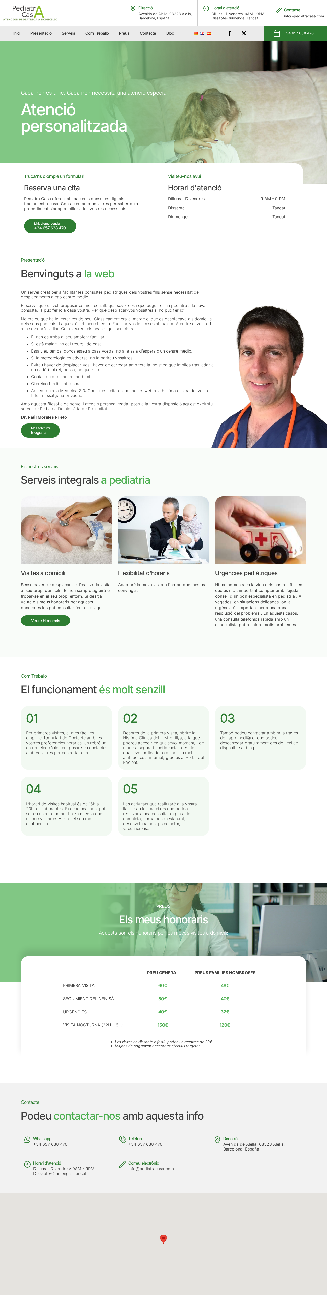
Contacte (148, 33)
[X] (244, 33)
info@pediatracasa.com (304, 16)
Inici (16, 33)
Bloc (170, 33)
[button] (163, 1239)
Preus (124, 33)
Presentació (41, 33)
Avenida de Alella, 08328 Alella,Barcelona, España (165, 16)
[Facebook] (229, 33)
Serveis (68, 33)
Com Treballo (97, 33)
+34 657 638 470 (50, 1144)
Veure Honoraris (45, 620)
